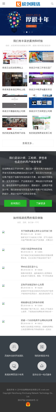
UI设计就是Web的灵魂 (31, 248)
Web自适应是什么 (29, 266)
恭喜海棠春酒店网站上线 (13, 89)
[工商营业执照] (28, 403)
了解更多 (41, 203)
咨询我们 (15, 203)
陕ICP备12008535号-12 (28, 400)
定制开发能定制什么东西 (32, 284)
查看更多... (28, 143)
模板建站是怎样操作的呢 (32, 302)
